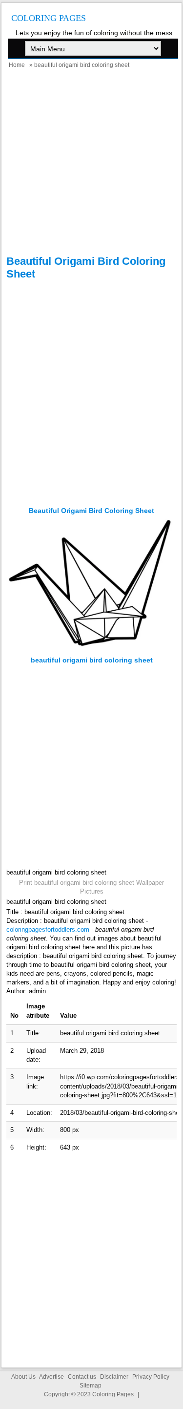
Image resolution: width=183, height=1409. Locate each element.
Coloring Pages (48, 18)
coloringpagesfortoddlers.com (47, 929)
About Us (23, 1376)
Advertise (51, 1376)
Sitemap (91, 1385)
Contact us (82, 1376)
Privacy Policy (150, 1376)
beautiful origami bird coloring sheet (91, 510)
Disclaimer (114, 1376)
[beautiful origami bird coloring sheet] (91, 651)
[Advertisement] (91, 163)
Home (17, 65)
